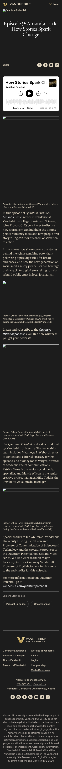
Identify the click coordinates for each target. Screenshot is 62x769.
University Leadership (14, 651)
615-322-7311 (24, 684)
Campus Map (38, 665)
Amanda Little (12, 217)
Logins (34, 660)
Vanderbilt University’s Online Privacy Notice (31, 689)
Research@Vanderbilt (14, 665)
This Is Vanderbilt (12, 660)
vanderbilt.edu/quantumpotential (25, 586)
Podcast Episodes (15, 604)
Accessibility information (45, 747)
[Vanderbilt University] (31, 640)
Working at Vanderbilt (42, 651)
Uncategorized (42, 604)
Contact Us (39, 684)
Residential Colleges (14, 655)
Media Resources (40, 670)
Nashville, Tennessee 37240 (31, 680)
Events (35, 655)
